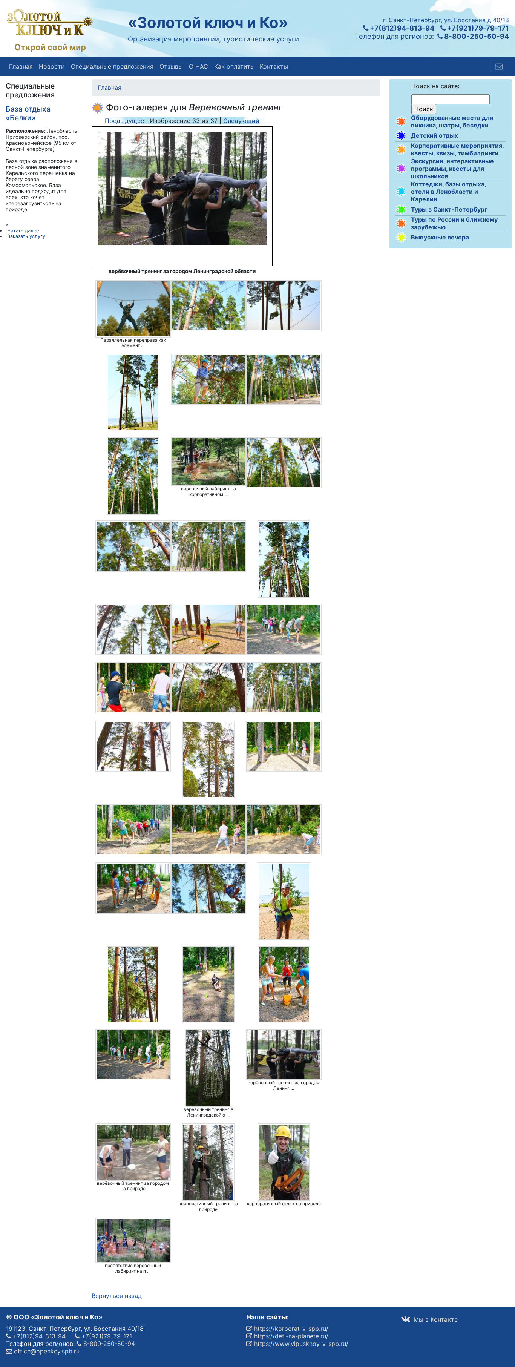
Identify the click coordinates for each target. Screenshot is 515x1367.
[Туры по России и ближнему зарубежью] (401, 223)
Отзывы (171, 66)
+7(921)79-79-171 (477, 28)
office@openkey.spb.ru (46, 1351)
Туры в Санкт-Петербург (449, 209)
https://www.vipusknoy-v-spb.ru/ (300, 1343)
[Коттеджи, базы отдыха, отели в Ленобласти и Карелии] (401, 192)
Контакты (274, 66)
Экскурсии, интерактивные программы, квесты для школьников (452, 168)
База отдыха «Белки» (28, 113)
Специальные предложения (112, 66)
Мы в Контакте (435, 1319)
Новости (52, 66)
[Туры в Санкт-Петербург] (401, 209)
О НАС (198, 66)
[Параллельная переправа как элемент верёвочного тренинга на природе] (133, 309)
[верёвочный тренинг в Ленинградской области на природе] (208, 1068)
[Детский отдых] (401, 135)
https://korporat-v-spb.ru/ (290, 1328)
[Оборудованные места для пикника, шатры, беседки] (401, 121)
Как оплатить (234, 66)
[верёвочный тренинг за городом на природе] (133, 1152)
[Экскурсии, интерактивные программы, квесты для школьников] (401, 169)
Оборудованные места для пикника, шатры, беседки (452, 121)
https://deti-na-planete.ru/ (290, 1336)
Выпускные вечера (440, 237)
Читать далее (23, 230)
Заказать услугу (26, 236)
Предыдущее (124, 120)
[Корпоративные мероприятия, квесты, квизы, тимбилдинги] (401, 149)
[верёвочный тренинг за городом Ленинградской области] (284, 1054)
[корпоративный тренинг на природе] (208, 1162)
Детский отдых (434, 135)
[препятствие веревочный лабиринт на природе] (133, 1240)
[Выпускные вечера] (401, 237)
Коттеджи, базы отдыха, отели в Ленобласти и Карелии (448, 191)
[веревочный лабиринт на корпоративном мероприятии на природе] (208, 461)
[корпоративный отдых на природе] (284, 1162)
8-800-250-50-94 (476, 36)
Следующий (241, 120)
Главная (21, 66)
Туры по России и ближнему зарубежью (454, 223)
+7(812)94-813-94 (401, 28)
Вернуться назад (117, 1295)
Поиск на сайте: (435, 86)
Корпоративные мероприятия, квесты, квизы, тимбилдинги (457, 149)
